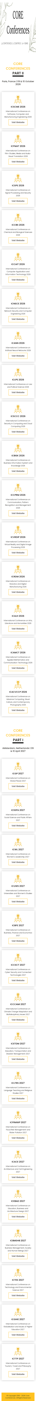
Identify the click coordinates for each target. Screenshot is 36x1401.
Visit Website (18, 122)
